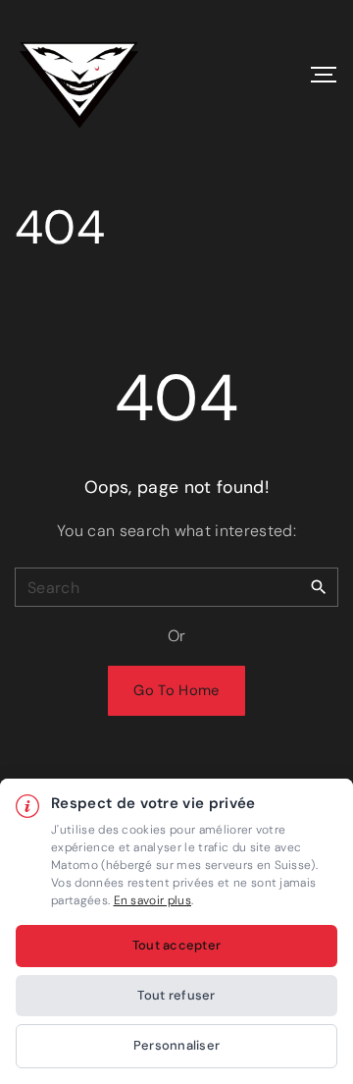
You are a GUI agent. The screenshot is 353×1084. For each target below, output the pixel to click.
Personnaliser (176, 1045)
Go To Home (176, 690)
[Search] (318, 586)
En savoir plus (152, 900)
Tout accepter (176, 945)
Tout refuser (176, 995)
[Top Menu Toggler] (323, 74)
